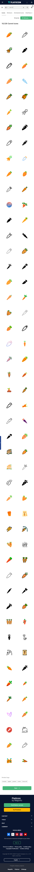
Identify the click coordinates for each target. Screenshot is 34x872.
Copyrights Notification (12, 848)
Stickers (9, 13)
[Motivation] (24, 529)
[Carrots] (9, 50)
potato (14, 781)
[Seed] (24, 652)
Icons (3, 13)
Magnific (10, 869)
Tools (4, 819)
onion (19, 781)
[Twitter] (12, 834)
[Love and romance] (24, 621)
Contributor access (17, 805)
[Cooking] (24, 173)
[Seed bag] (24, 513)
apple (9, 781)
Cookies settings (24, 848)
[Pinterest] (17, 834)
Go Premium (17, 810)
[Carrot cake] (9, 451)
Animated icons (19, 13)
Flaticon (17, 869)
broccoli (24, 781)
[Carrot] (9, 34)
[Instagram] (21, 834)
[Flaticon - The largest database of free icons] (14, 2)
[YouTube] (25, 834)
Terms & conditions (8, 846)
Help (3, 823)
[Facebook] (8, 834)
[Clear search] (23, 7)
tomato (4, 781)
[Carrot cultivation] (9, 390)
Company (5, 826)
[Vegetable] (24, 143)
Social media (17, 830)
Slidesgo (23, 869)
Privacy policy (18, 846)
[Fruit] (9, 513)
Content (4, 816)
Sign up (17, 842)
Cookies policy (27, 846)
